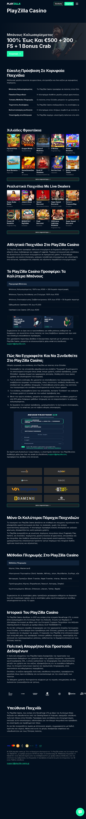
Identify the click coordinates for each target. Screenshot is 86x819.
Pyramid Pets (12, 148)
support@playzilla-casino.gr (18, 763)
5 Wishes (54, 148)
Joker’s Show (27, 202)
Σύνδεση (58, 4)
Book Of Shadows (40, 171)
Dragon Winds (27, 148)
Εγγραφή (69, 4)
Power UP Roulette (10, 222)
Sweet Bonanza (69, 149)
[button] (77, 4)
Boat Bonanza (12, 170)
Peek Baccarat (40, 222)
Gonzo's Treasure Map (71, 203)
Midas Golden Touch (71, 171)
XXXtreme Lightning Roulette (55, 223)
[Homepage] (13, 3)
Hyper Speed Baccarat (56, 203)
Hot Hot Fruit (56, 170)
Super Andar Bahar (11, 203)
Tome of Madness (40, 149)
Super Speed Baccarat (71, 222)
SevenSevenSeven (28, 171)
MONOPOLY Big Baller (26, 222)
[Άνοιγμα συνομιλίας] (80, 812)
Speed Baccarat (40, 203)
